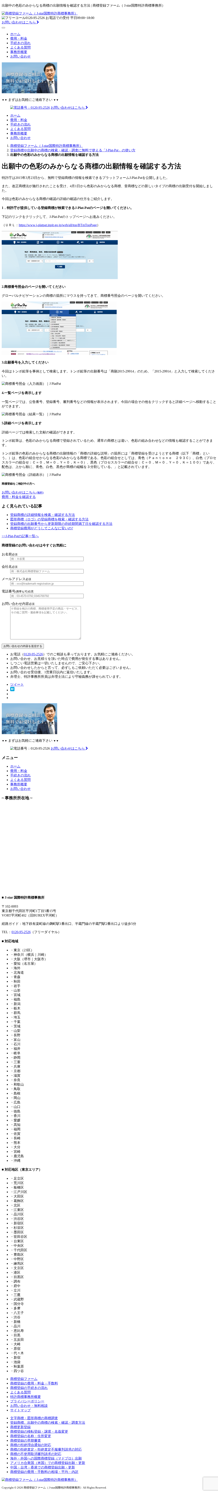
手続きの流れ (20, 43)
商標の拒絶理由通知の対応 (30, 1445)
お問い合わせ (20, 56)
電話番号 (18, 591)
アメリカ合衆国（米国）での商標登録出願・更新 (47, 1463)
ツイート (17, 684)
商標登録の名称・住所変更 (30, 1436)
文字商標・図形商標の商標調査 (34, 1418)
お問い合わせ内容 (18, 603)
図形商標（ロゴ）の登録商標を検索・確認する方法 (49, 519)
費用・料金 (18, 38)
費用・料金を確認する (19, 497)
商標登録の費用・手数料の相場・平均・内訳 (44, 1472)
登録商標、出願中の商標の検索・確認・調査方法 (47, 1422)
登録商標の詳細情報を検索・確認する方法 (42, 515)
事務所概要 (18, 52)
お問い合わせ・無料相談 (29, 1406)
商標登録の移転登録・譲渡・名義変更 (39, 1431)
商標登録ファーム (23, 1379)
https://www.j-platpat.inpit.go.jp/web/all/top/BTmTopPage (58, 225)
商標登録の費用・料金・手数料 (34, 1383)
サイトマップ (20, 1410)
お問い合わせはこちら (19, 22)
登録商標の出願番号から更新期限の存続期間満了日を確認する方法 (61, 524)
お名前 (9, 554)
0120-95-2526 (33, 654)
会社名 (9, 566)
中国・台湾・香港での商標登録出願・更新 (42, 1467)
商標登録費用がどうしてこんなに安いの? (41, 528)
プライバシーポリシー (27, 1401)
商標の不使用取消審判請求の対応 (35, 1454)
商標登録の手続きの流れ (29, 1388)
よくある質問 (20, 47)
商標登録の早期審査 (25, 1440)
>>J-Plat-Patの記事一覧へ (20, 536)
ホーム (15, 34)
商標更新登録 (20, 1427)
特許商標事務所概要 (25, 1397)
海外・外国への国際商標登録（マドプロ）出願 (46, 1458)
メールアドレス (16, 579)
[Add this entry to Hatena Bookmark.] (12, 690)
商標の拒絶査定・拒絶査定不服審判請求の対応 (46, 1449)
